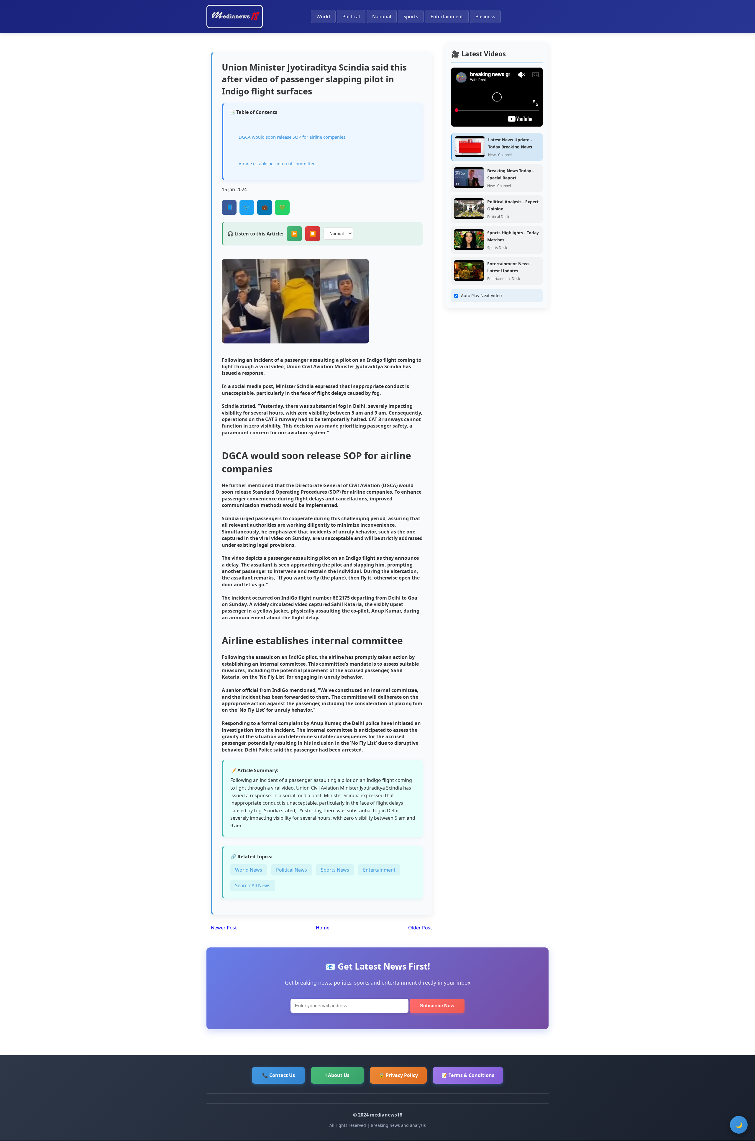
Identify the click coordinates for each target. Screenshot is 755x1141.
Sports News (335, 870)
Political (351, 16)
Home (322, 927)
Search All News (252, 885)
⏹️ (312, 234)
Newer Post (224, 927)
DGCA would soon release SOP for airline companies (292, 137)
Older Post (420, 927)
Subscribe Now (437, 1005)
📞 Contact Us (278, 1075)
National (381, 16)
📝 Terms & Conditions (467, 1075)
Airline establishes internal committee (277, 163)
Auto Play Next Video (481, 295)
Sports (410, 16)
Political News (291, 870)
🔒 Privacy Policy (398, 1075)
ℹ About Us (337, 1075)
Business (485, 16)
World (323, 16)
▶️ (294, 234)
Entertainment (447, 16)
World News (248, 870)
